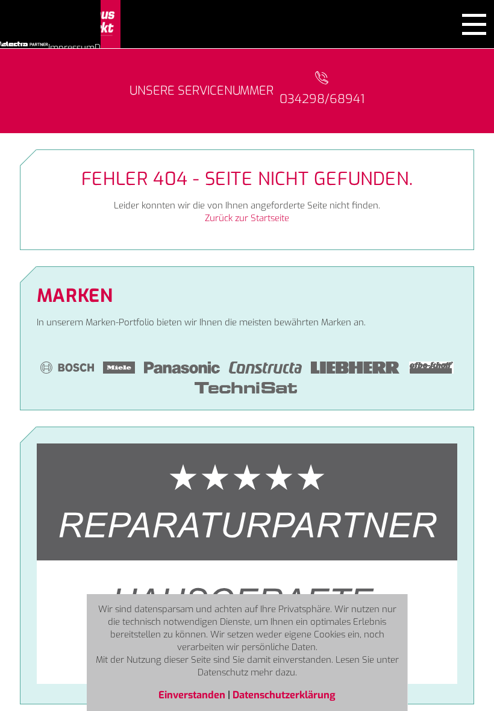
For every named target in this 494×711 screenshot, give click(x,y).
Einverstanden (193, 694)
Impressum (71, 48)
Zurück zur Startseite (247, 218)
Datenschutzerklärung (284, 694)
